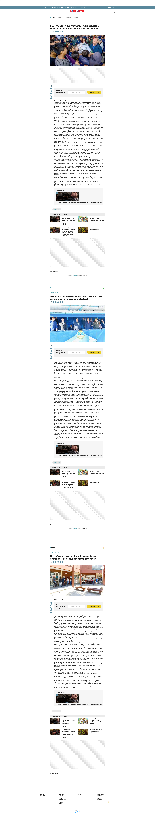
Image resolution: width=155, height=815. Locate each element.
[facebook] (56, 31)
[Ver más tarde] (51, 32)
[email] (60, 31)
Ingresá (113, 12)
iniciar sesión (74, 275)
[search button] (41, 7)
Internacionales (60, 7)
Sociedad (83, 7)
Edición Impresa (111, 7)
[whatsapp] (53, 31)
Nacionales (67, 7)
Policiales (73, 7)
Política (78, 7)
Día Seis (49, 7)
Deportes (45, 7)
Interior (54, 7)
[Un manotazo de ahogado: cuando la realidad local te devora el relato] (83, 219)
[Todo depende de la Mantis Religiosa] (83, 230)
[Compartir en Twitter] (58, 31)
